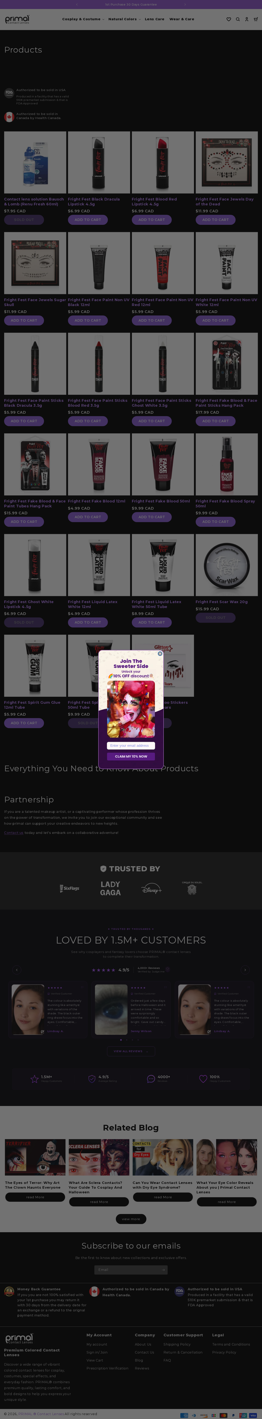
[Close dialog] (160, 654)
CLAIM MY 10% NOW (131, 756)
